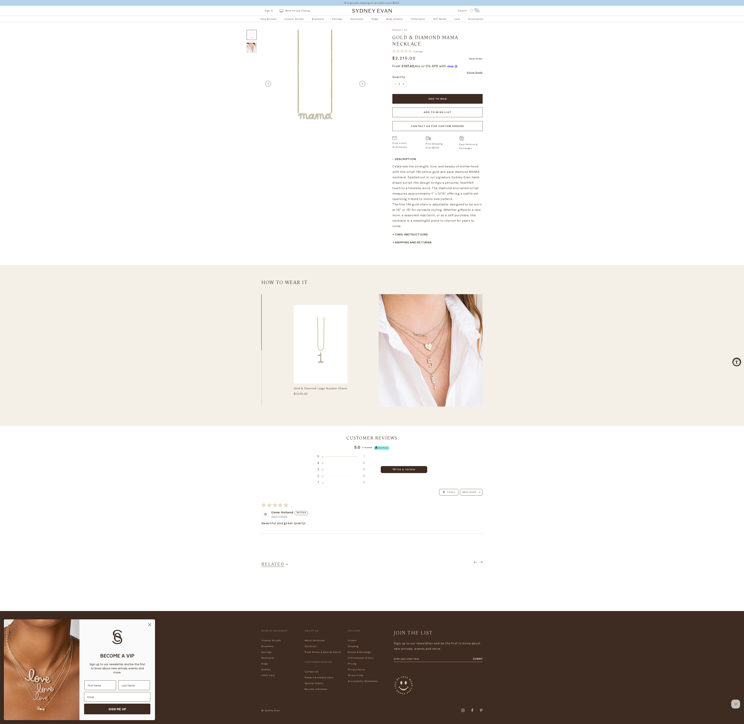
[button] (402, 51)
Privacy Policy (356, 669)
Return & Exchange (359, 652)
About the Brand (315, 640)
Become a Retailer (316, 689)
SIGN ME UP (117, 709)
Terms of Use (355, 675)
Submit (478, 659)
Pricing (352, 664)
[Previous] (268, 84)
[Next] (362, 84)
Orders (352, 640)
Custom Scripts (271, 640)
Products (396, 30)
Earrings (266, 652)
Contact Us (312, 672)
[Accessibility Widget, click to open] (736, 362)
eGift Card (268, 675)
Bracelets (267, 646)
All (405, 30)
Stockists (310, 646)
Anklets (266, 669)
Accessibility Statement (363, 681)
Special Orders (314, 683)
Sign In (269, 10)
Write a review (404, 469)
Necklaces (267, 658)
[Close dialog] (149, 624)
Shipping (353, 646)
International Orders (360, 658)
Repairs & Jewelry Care (319, 677)
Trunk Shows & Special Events (323, 652)
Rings (264, 664)
